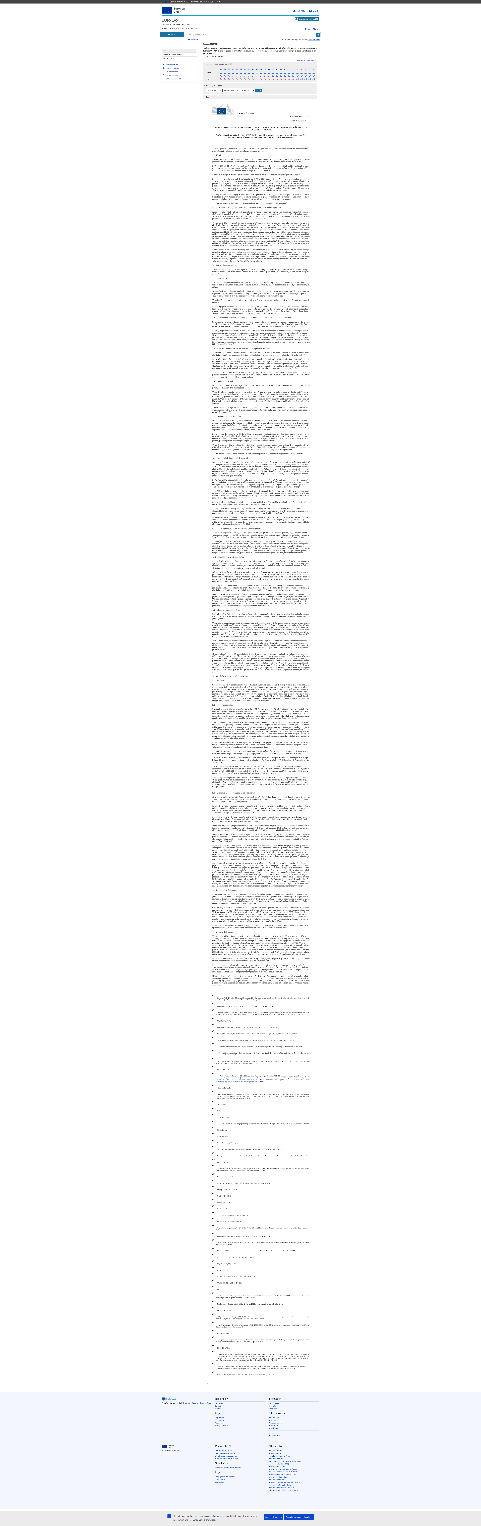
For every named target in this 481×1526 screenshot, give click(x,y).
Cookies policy (220, 1420)
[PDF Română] (297, 79)
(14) (213, 1091)
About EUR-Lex (273, 1403)
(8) (213, 1044)
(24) (213, 1159)
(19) (213, 1127)
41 (283, 722)
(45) (213, 1301)
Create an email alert (174, 75)
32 (229, 631)
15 (285, 409)
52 (222, 900)
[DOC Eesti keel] (241, 75)
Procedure (167, 58)
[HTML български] (221, 72)
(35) (213, 1233)
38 (290, 711)
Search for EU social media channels (228, 1468)
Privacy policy (220, 1479)
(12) (213, 1073)
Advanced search (314, 39)
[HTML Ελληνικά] (245, 72)
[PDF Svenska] (314, 79)
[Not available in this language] (257, 72)
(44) (213, 1293)
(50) (213, 1337)
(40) (213, 1267)
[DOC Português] (293, 75)
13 (265, 394)
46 (262, 779)
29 (265, 565)
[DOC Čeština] (229, 75)
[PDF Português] (293, 79)
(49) (213, 1330)
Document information (172, 54)
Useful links (272, 1409)
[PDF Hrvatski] (261, 79)
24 (273, 504)
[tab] (260, 64)
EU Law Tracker (274, 1436)
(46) (213, 1307)
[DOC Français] (253, 75)
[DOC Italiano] (265, 75)
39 (309, 711)
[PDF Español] (225, 79)
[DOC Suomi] (310, 75)
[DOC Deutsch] (237, 75)
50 (219, 852)
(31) (213, 1206)
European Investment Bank (277, 1477)
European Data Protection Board (279, 1485)
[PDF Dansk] (233, 79)
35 (213, 662)
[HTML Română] (297, 72)
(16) (213, 1108)
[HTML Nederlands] (285, 72)
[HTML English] (249, 72)
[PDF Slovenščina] (305, 79)
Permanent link (172, 65)
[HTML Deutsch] (237, 72)
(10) (213, 1058)
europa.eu (177, 1450)
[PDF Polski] (289, 79)
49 (278, 847)
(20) (213, 1134)
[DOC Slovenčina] (301, 75)
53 (295, 914)
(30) (213, 1199)
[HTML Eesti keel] (241, 72)
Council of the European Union (279, 1456)
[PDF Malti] (281, 79)
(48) (213, 1322)
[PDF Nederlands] (285, 79)
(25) (213, 1166)
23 (285, 490)
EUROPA (164, 28)
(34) (213, 1225)
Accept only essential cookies (299, 1517)
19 (276, 438)
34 (274, 658)
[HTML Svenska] (314, 72)
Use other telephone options (225, 1453)
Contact (218, 1406)
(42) (213, 1280)
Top (207, 1384)
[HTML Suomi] (310, 72)
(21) (213, 1140)
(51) (213, 1345)
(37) (213, 1248)
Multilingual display (214, 85)
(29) (213, 1193)
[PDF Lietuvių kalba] (273, 79)
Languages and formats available (219, 64)
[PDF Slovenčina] (301, 79)
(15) (213, 1102)
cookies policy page (212, 1516)
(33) (213, 1219)
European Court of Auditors (277, 1466)
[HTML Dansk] (233, 72)
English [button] (315, 11)
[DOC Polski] (289, 75)
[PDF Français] (253, 79)
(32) (213, 1212)
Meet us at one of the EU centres (226, 1459)
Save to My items (172, 72)
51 (256, 865)
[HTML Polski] (289, 72)
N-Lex (270, 1433)
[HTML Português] (293, 72)
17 (262, 427)
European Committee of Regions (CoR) (282, 1474)
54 (278, 947)
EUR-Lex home (174, 28)
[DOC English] (249, 75)
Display (258, 90)
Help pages (219, 1403)
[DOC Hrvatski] (261, 75)
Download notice (172, 68)
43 (293, 751)
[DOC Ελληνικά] (245, 75)
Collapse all (312, 60)
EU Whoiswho (273, 1425)
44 (255, 757)
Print (316, 29)
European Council (274, 1453)
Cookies (218, 1485)
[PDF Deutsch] (237, 79)
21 (246, 484)
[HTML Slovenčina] (301, 72)
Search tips (194, 39)
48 (302, 838)
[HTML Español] (225, 72)
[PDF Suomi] (310, 79)
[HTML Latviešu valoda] (269, 72)
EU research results (275, 1423)
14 (274, 407)
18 (285, 435)
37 (228, 711)
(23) (213, 1153)
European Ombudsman (276, 1480)
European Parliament (275, 1451)
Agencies (271, 1493)
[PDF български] (221, 79)
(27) (213, 1180)
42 (250, 724)
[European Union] (168, 1446)
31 (267, 567)
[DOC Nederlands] (285, 75)
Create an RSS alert (173, 79)
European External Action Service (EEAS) (282, 1469)
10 (304, 354)
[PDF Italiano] (265, 79)
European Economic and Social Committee (283, 1472)
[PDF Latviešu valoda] (269, 79)
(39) (213, 1261)
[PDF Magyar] (277, 79)
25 (302, 508)
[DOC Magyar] (277, 75)
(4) (213, 1018)
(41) (213, 1274)
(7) (213, 1037)
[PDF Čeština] (229, 79)
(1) (213, 995)
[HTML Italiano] (265, 72)
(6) (213, 1031)
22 (301, 486)
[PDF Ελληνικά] (245, 79)
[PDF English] (249, 79)
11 (232, 359)
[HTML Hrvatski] (261, 72)
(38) (213, 1254)
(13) (213, 1085)
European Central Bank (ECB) (278, 1464)
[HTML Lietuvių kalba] (273, 72)
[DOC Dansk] (233, 75)
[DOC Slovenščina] (305, 75)
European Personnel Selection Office (281, 1488)
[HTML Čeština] (229, 72)
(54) (213, 1372)
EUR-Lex (170, 20)
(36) (213, 1240)
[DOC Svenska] (314, 75)
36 (271, 708)
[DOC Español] (225, 75)
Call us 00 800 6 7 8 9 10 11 (224, 1451)
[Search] (318, 35)
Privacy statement (221, 1425)
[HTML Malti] (281, 72)
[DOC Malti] (281, 75)
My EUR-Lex (301, 11)
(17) (213, 1114)
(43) (213, 1286)
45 (222, 762)
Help (308, 29)
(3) (213, 1010)
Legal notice (219, 1418)
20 (295, 438)
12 (226, 374)
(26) (213, 1174)
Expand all (302, 60)
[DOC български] (221, 75)
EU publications (273, 1428)
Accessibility (219, 1423)
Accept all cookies (273, 1517)
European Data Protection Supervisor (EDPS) (284, 1482)
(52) (213, 1352)
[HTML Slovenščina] (305, 72)
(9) (213, 1050)
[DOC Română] (297, 75)
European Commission (276, 1459)
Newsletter (272, 1406)
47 (256, 827)
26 (283, 512)
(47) (213, 1314)
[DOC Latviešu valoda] (269, 75)
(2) (213, 1003)
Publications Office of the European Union (196, 1403)
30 (307, 565)
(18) (213, 1121)
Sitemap (218, 1409)
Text (165, 50)
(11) (213, 1067)
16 (230, 411)
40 (231, 713)
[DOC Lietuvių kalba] (273, 75)
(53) (213, 1364)
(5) (213, 1024)
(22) (213, 1146)
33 (249, 636)
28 (242, 565)
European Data (273, 1418)
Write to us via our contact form (226, 1456)
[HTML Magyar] (277, 72)
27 (229, 534)
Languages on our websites (225, 1477)
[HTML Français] (253, 72)
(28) (213, 1187)
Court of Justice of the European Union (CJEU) (284, 1461)
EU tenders (272, 1420)
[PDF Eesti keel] (241, 79)
